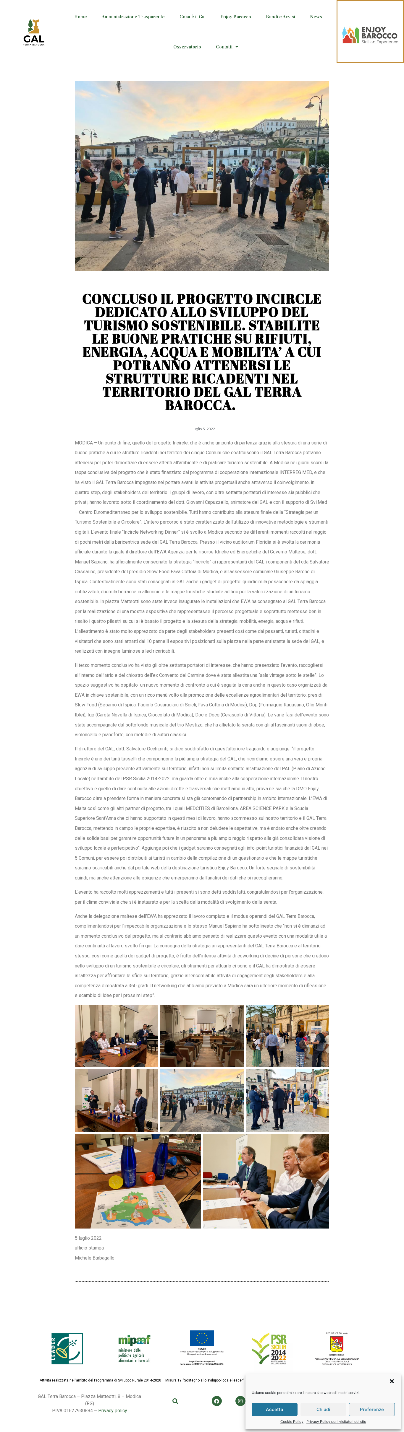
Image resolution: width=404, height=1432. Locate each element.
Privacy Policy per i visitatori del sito (336, 1421)
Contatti (224, 47)
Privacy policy (112, 1410)
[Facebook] (217, 1401)
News (316, 16)
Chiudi (323, 1409)
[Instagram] (240, 1401)
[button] (392, 1381)
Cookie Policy (291, 1421)
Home (80, 16)
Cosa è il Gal (193, 16)
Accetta (274, 1409)
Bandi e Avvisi (280, 16)
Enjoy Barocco (235, 16)
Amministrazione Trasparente (133, 16)
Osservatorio (187, 47)
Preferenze (372, 1409)
